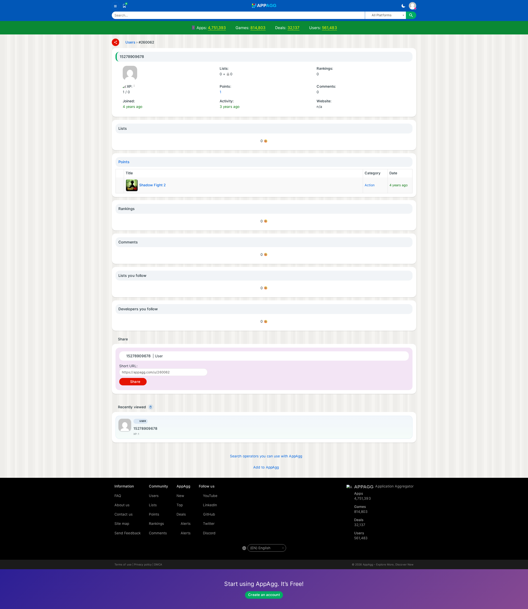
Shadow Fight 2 (152, 185)
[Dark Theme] (403, 5)
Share (134, 382)
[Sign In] (412, 5)
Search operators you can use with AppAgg (266, 456)
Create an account (264, 595)
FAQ (117, 496)
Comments (158, 533)
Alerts (186, 524)
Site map (121, 524)
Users (130, 42)
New (180, 496)
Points (124, 162)
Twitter (209, 524)
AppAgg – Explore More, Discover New (388, 564)
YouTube (210, 496)
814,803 (258, 27)
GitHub (209, 514)
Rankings (156, 524)
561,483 (329, 27)
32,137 (293, 27)
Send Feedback (127, 533)
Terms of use (123, 564)
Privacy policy (143, 564)
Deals (181, 514)
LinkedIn (210, 505)
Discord (209, 533)
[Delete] (150, 407)
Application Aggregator (394, 486)
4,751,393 (217, 27)
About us (122, 505)
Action (370, 185)
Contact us (123, 514)
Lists (153, 505)
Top (180, 505)
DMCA (158, 564)
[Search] (411, 15)
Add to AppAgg (266, 467)
